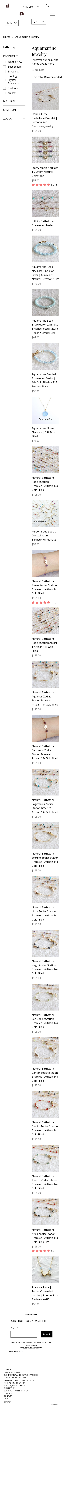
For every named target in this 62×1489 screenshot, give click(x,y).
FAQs (6, 1399)
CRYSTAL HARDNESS (12, 1372)
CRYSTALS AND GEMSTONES (15, 1378)
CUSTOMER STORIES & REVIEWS (16, 1391)
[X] (20, 1351)
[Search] (45, 5)
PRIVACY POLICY (7, 1402)
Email (14, 1328)
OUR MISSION (9, 1388)
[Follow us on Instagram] (17, 1351)
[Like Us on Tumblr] (22, 1351)
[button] (12, 23)
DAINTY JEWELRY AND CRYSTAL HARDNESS (21, 1375)
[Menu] (52, 13)
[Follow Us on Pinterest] (10, 1351)
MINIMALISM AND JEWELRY (14, 1383)
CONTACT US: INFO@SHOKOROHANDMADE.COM (31, 1342)
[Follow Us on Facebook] (15, 1351)
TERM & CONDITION (7, 1401)
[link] (45, 184)
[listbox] (12, 23)
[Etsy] (12, 1351)
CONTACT (8, 1396)
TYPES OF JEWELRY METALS (14, 1385)
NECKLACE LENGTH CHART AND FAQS (19, 1380)
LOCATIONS (8, 1393)
